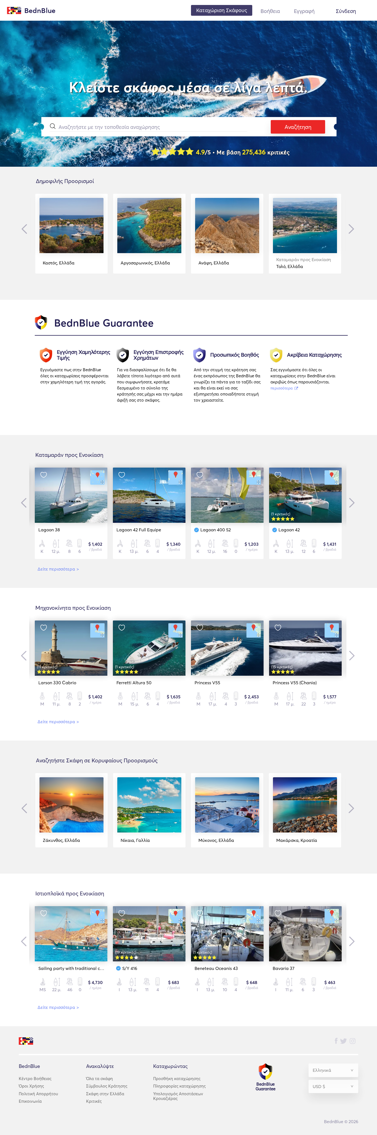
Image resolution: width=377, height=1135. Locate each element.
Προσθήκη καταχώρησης (176, 1078)
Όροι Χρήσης (31, 1086)
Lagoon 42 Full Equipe (138, 529)
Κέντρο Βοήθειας (35, 1078)
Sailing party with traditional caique (74, 968)
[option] (71, 234)
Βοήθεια (270, 11)
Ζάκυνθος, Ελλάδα (61, 840)
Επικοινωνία (30, 1101)
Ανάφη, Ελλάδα (213, 263)
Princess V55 (207, 682)
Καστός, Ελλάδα (59, 263)
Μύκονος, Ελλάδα (216, 840)
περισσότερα (282, 388)
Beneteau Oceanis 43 (216, 968)
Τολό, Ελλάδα (303, 263)
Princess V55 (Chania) (295, 682)
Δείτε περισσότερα (58, 568)
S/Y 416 (129, 968)
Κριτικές (94, 1101)
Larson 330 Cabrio (57, 682)
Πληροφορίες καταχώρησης (179, 1086)
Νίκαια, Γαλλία (135, 840)
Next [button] (350, 229)
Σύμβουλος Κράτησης (106, 1086)
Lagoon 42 (289, 529)
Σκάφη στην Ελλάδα (105, 1093)
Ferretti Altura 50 (134, 682)
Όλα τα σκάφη (99, 1078)
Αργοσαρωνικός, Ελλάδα (145, 263)
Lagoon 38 (49, 529)
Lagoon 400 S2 (215, 529)
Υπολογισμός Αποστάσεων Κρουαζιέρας (178, 1096)
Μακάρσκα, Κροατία (296, 840)
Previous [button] (26, 229)
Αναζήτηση (298, 126)
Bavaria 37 (283, 968)
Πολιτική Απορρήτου (38, 1093)
